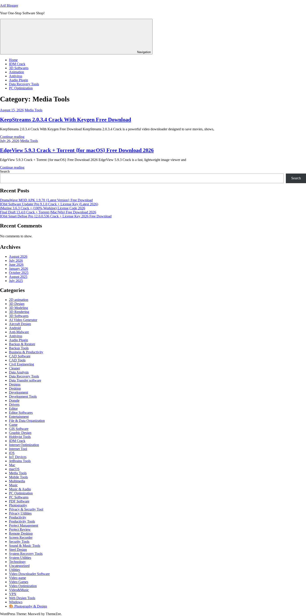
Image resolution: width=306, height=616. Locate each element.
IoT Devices (17, 457)
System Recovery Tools (26, 554)
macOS (14, 469)
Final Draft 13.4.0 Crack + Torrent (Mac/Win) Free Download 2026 (48, 212)
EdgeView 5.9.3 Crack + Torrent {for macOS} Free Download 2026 (77, 150)
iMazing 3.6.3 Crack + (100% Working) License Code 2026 (42, 208)
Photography (18, 505)
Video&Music (19, 590)
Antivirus (15, 76)
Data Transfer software (25, 380)
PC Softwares (18, 497)
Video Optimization (23, 586)
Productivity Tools (22, 521)
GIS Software (18, 429)
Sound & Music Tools (24, 545)
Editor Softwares (21, 412)
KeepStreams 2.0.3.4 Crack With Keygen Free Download (65, 119)
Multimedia (17, 481)
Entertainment (19, 417)
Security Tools (19, 541)
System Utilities (20, 558)
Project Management (23, 525)
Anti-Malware (19, 332)
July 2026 (16, 260)
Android (15, 328)
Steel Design (18, 550)
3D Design (16, 304)
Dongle (14, 400)
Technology (17, 562)
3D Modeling (18, 308)
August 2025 (18, 277)
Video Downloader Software (29, 574)
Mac (12, 465)
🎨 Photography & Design (28, 606)
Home (13, 60)
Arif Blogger (9, 5)
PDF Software (19, 501)
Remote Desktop (21, 533)
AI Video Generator (23, 320)
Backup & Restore (22, 344)
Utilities (14, 570)
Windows (15, 602)
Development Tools (23, 396)
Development (18, 392)
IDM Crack (17, 64)
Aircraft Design (20, 324)
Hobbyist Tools (20, 437)
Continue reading (12, 137)
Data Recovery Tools (24, 84)
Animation (16, 72)
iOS (12, 453)
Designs (14, 384)
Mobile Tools (18, 477)
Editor (13, 408)
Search (5, 171)
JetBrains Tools (20, 461)
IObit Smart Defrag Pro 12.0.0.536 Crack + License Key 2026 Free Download (56, 216)
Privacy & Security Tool (26, 509)
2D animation (18, 300)
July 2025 (16, 281)
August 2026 (18, 256)
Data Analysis (19, 372)
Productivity (17, 517)
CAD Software (19, 356)
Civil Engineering (21, 364)
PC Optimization (21, 88)
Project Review (20, 529)
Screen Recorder (20, 537)
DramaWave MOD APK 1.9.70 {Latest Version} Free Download (46, 200)
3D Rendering (19, 312)
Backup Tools (19, 348)
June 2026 (16, 264)
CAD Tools (17, 360)
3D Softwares (18, 68)
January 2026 (18, 268)
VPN (12, 594)
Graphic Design (20, 433)
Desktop (15, 388)
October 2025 (18, 273)
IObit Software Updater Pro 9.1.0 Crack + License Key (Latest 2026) (49, 204)
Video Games (18, 582)
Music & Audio (20, 489)
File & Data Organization (27, 421)
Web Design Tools (22, 598)
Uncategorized (19, 566)
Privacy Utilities (20, 513)
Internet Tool (18, 449)
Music (13, 485)
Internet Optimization (24, 445)
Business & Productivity (26, 352)
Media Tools (33, 110)
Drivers (14, 404)
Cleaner (14, 368)
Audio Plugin (18, 80)
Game (13, 425)
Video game (17, 578)
